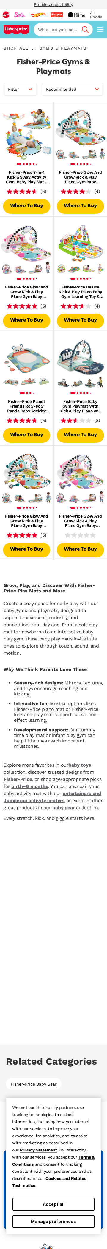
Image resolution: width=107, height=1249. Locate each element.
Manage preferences (53, 1221)
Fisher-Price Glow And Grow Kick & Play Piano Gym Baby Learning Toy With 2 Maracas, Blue (26, 521)
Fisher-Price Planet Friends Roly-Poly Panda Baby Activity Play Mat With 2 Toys (27, 406)
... (34, 48)
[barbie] (19, 15)
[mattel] (6, 15)
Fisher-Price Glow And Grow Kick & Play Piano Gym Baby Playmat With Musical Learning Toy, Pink (26, 292)
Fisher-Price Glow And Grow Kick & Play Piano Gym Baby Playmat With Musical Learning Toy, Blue (80, 177)
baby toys (79, 765)
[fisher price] (56, 15)
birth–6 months (29, 786)
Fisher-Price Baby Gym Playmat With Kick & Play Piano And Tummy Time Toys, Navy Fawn (80, 406)
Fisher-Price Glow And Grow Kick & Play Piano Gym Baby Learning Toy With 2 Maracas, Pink (80, 521)
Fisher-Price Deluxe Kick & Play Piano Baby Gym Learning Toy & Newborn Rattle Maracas (80, 292)
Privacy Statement (38, 1150)
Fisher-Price (18, 779)
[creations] (76, 15)
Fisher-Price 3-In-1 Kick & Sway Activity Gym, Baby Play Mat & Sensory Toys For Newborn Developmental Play (27, 177)
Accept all (53, 1204)
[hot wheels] (37, 15)
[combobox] (63, 29)
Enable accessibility (53, 4)
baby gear (63, 807)
